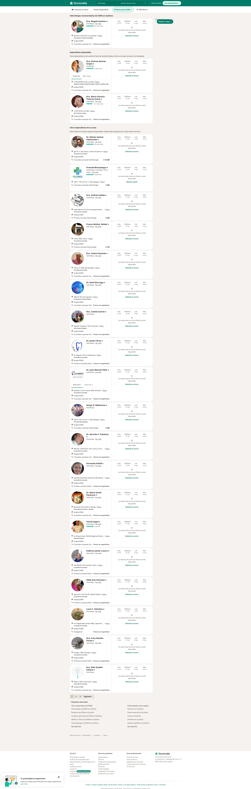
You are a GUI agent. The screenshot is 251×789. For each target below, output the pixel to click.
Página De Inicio (75, 735)
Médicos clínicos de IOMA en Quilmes (85, 719)
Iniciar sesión (156, 3)
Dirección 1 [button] (77, 385)
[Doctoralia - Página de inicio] (82, 3)
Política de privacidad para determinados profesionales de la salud (82, 761)
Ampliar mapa (164, 21)
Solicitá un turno (131, 36)
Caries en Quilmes (134, 716)
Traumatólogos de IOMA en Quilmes (84, 723)
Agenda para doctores (135, 762)
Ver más (98, 24)
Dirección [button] (76, 76)
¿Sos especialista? (171, 3)
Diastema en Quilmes (135, 719)
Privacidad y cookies (77, 757)
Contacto (73, 769)
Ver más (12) (76, 726)
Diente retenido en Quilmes (137, 712)
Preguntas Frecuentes (106, 771)
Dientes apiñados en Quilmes (138, 723)
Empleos (80, 771)
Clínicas (101, 759)
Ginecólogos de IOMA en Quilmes (83, 709)
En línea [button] (88, 76)
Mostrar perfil (131, 182)
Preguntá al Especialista (107, 762)
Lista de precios (132, 757)
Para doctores (132, 759)
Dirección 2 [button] (88, 385)
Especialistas (103, 757)
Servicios (101, 766)
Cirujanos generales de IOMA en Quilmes (86, 716)
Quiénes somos (75, 766)
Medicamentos (103, 764)
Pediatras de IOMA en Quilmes (82, 712)
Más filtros (143, 10)
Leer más (24, 784)
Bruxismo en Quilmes (135, 709)
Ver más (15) (132, 726)
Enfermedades (103, 769)
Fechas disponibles (101, 10)
